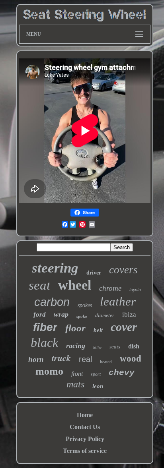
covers (123, 270)
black (44, 342)
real (85, 359)
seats (114, 347)
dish (133, 346)
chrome (110, 288)
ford (39, 314)
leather (118, 301)
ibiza (129, 314)
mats (75, 384)
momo (49, 371)
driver (93, 273)
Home (85, 415)
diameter (104, 315)
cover (124, 326)
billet (97, 348)
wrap (61, 314)
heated (106, 361)
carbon (52, 302)
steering (55, 268)
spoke (81, 316)
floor (75, 328)
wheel (74, 285)
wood (130, 359)
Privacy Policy (85, 438)
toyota (135, 289)
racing (75, 346)
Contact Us (85, 427)
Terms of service (85, 450)
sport (96, 374)
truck (61, 358)
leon (97, 386)
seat (39, 285)
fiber (45, 327)
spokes (85, 305)
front (77, 373)
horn (36, 359)
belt (98, 330)
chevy (122, 372)
